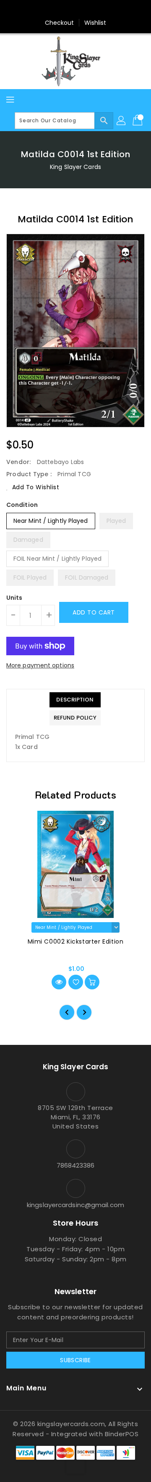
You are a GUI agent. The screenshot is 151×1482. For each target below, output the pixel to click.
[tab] (75, 699)
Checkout (59, 22)
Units (14, 598)
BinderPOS (122, 1433)
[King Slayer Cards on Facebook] (43, 9)
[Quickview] (59, 982)
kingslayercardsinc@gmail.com (75, 1204)
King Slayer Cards (75, 167)
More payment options (40, 665)
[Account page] (121, 120)
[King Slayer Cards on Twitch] (107, 9)
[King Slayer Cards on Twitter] (59, 9)
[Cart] (138, 120)
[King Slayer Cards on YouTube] (91, 9)
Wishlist (95, 22)
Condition (22, 505)
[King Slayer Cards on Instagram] (75, 9)
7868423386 (76, 1165)
